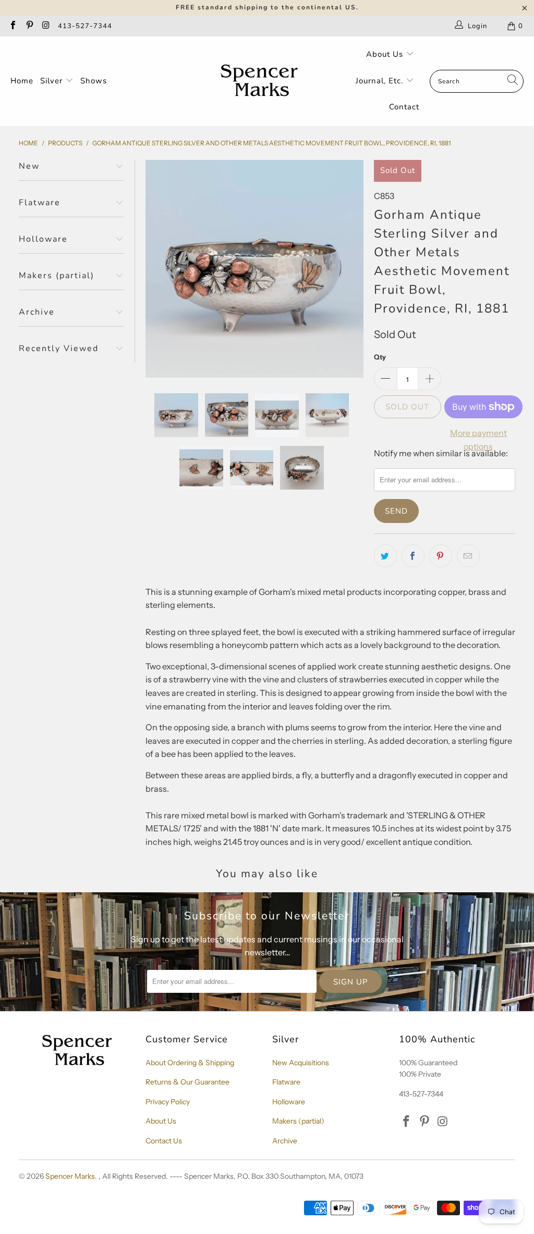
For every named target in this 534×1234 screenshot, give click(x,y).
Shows (93, 81)
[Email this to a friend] (468, 555)
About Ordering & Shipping (189, 1062)
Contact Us (163, 1140)
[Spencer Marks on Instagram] (45, 26)
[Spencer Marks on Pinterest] (28, 26)
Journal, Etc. (381, 81)
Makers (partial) (298, 1121)
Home (21, 81)
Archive (284, 1140)
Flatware (286, 1082)
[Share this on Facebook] (413, 555)
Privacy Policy (167, 1101)
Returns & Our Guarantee (187, 1082)
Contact (404, 107)
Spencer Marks (70, 1176)
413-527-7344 (85, 26)
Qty (380, 357)
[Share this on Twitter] (385, 555)
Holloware (288, 1101)
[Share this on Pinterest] (440, 555)
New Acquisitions (300, 1062)
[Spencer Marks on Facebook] (12, 26)
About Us (386, 54)
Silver (52, 81)
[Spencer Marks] (261, 81)
